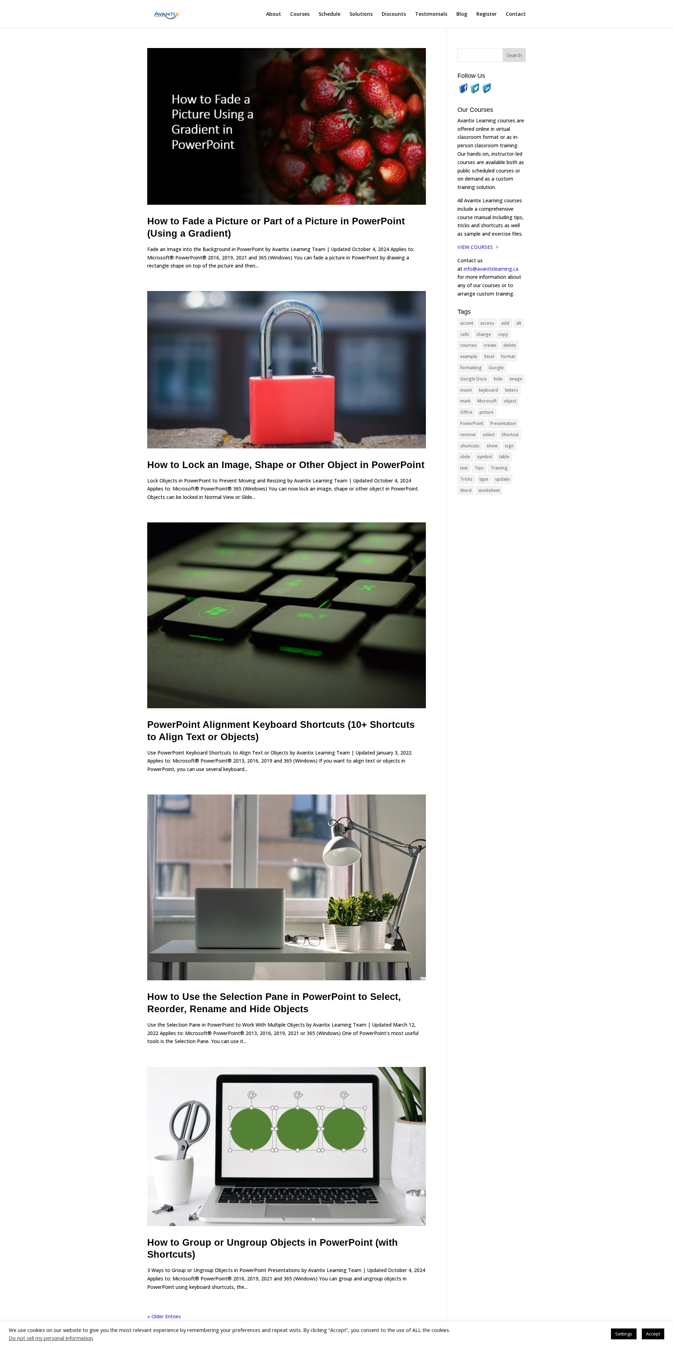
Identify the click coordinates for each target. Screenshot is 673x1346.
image (516, 379)
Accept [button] (653, 1334)
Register (486, 14)
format (508, 356)
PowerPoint (471, 423)
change (483, 334)
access (487, 323)
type (484, 479)
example (468, 356)
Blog (461, 14)
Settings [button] (623, 1334)
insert (466, 390)
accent (466, 323)
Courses (300, 14)
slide (465, 457)
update (502, 479)
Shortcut (510, 435)
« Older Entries (164, 1316)
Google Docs (473, 379)
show (492, 446)
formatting (471, 368)
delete (509, 345)
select (489, 435)
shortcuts (470, 446)
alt (518, 323)
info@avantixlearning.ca (492, 268)
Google (496, 368)
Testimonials (431, 14)
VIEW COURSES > (477, 247)
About (273, 14)
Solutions (361, 14)
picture (487, 412)
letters (511, 390)
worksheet (489, 490)
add (505, 323)
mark (465, 401)
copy (503, 334)
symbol (484, 457)
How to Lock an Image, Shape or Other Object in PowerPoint (285, 465)
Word (465, 490)
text (464, 468)
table (504, 457)
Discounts (394, 14)
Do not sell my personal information (51, 1337)
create (490, 345)
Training (499, 468)
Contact (516, 14)
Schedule (329, 14)
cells (464, 334)
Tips (479, 468)
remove (468, 435)
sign (509, 446)
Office (466, 412)
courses (468, 345)
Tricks (466, 479)
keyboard (488, 390)
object (510, 401)
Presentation (503, 423)
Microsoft (487, 401)
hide (498, 379)
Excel (489, 356)
